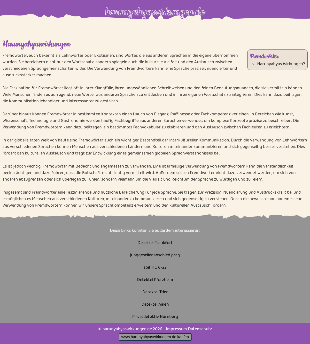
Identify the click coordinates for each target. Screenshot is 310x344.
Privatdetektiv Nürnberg (155, 317)
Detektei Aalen (155, 304)
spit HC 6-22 (155, 267)
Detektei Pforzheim (155, 280)
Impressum (176, 329)
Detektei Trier (155, 292)
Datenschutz (200, 329)
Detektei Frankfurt (155, 243)
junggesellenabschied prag (155, 255)
